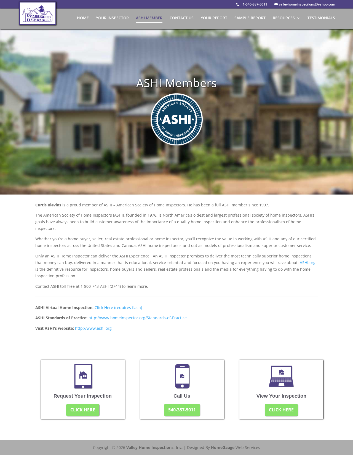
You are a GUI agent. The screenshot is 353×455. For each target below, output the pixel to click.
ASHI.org (307, 262)
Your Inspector (112, 18)
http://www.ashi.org (93, 328)
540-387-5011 (182, 410)
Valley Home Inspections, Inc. (154, 447)
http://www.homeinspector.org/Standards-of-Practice (138, 317)
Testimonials (321, 18)
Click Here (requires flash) (118, 307)
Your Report (214, 18)
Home (83, 18)
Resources (284, 18)
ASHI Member (149, 18)
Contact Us (182, 18)
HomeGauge (222, 447)
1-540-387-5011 (255, 4)
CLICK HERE (82, 410)
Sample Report (250, 18)
